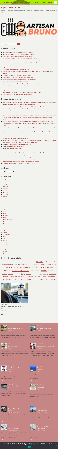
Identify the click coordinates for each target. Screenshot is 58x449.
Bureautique (5, 186)
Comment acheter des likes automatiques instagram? (24, 159)
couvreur (43, 264)
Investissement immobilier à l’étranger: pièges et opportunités (17, 94)
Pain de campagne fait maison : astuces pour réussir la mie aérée (18, 77)
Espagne (5, 196)
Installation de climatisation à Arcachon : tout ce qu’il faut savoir (18, 56)
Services (5, 240)
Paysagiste (5, 276)
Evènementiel (6, 200)
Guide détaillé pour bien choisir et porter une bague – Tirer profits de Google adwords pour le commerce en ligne (30, 127)
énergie (53, 279)
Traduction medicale (8, 244)
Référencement (6, 234)
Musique (5, 223)
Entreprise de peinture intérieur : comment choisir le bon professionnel (19, 79)
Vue (3, 253)
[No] (56, 445)
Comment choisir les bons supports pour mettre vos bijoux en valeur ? (21, 142)
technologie (5, 242)
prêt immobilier (52, 276)
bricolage (54, 261)
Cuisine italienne (51, 264)
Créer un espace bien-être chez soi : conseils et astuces (27, 134)
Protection (5, 232)
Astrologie (5, 179)
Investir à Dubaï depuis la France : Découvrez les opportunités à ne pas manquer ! (22, 88)
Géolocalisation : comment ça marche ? (12, 306)
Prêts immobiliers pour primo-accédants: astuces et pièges (17, 75)
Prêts (4, 230)
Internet (4, 209)
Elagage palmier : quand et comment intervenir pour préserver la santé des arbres (22, 60)
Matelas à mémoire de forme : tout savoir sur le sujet (15, 136)
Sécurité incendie (7, 279)
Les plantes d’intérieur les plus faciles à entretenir (14, 67)
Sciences (5, 238)
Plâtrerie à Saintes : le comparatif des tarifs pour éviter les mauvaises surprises (21, 83)
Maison (4, 213)
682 (5, 314)
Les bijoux (10, 274)
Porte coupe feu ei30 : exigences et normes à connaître (16, 65)
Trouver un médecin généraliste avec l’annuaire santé (15, 81)
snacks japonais (6, 157)
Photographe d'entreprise (19, 276)
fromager (16, 267)
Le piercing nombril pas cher (15, 148)
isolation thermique (35, 270)
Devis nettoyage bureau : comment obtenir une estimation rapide (18, 54)
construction (25, 264)
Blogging (5, 184)
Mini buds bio (34, 273)
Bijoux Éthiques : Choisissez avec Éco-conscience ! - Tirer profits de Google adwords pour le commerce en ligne (29, 140)
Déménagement (7, 267)
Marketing (5, 215)
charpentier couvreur (7, 264)
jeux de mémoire (52, 270)
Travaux (5, 247)
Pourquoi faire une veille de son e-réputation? (18, 155)
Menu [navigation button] (55, 2)
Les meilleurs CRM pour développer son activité (14, 86)
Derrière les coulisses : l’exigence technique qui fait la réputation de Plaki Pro (21, 62)
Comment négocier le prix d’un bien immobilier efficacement (28, 108)
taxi (16, 279)
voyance (22, 279)
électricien (44, 279)
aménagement (31, 261)
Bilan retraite (6, 159)
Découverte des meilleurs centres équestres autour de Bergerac (18, 52)
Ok (29, 446)
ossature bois (52, 274)
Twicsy (4, 152)
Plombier (43, 276)
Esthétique (5, 198)
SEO (4, 155)
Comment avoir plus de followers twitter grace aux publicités (24, 161)
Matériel (5, 217)
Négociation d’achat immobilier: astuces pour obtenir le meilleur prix (19, 90)
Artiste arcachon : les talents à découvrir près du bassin (16, 69)
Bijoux (4, 182)
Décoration (5, 192)
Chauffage (5, 188)
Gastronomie (6, 205)
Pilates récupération (29, 276)
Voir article (4, 310)
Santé (4, 236)
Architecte (39, 262)
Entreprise (5, 194)
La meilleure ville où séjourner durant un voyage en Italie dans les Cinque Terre (27, 152)
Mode (4, 221)
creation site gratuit (7, 163)
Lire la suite (4, 421)
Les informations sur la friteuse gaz (16, 146)
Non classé (5, 226)
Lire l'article (4, 340)
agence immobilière (22, 261)
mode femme (43, 274)
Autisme (5, 161)
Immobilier (5, 207)
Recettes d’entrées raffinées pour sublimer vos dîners (27, 113)
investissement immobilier (20, 271)
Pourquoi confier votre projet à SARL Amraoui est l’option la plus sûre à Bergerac (22, 92)
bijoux (49, 261)
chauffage (17, 264)
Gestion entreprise (40, 267)
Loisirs (4, 211)
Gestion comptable (25, 267)
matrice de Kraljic (17, 273)
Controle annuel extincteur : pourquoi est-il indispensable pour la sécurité (20, 58)
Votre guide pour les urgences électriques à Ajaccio (20, 144)
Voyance (5, 251)
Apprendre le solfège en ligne (15, 385)
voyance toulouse (32, 279)
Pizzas (4, 228)
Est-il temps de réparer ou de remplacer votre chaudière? (30, 10)
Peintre (12, 276)
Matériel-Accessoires (8, 219)
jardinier (44, 271)
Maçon (23, 274)
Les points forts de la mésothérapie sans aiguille (26, 163)
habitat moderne (53, 267)
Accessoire (4, 261)
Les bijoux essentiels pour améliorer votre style (16, 129)
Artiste (45, 261)
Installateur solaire (6, 270)
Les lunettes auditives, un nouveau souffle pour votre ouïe (21, 104)
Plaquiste (37, 276)
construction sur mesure (34, 264)
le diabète (4, 274)
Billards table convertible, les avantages (22, 157)
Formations (5, 203)
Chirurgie (5, 190)
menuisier (28, 274)
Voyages (5, 249)
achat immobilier (12, 261)
